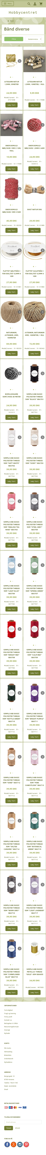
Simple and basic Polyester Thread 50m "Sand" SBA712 (11, 780)
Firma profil (8, 1017)
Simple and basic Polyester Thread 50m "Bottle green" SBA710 (11, 717)
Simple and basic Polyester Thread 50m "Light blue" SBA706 (11, 589)
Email (6, 1089)
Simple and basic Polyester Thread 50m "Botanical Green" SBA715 (34, 845)
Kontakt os (8, 1020)
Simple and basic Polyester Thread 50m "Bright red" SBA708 (11, 653)
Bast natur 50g (34, 209)
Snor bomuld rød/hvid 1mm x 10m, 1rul (11, 148)
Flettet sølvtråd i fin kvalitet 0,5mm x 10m (11, 273)
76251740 (14, 1083)
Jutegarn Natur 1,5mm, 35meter (11, 82)
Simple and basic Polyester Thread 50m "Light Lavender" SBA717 (34, 909)
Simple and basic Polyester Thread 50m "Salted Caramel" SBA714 (11, 845)
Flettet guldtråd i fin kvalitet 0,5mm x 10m (34, 273)
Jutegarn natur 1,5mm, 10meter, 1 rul (34, 82)
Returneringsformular (11, 1027)
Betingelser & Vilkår (11, 1023)
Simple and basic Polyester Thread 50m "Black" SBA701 (34, 396)
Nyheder (7, 1033)
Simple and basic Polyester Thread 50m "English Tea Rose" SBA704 (11, 525)
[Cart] (41, 3)
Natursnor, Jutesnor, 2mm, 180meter (12, 335)
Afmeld (17, 1128)
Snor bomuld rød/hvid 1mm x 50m (11, 210)
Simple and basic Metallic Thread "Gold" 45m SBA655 (34, 971)
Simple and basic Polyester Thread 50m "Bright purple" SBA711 (34, 717)
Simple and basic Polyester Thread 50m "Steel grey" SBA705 (34, 525)
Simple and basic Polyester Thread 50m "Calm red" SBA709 (34, 653)
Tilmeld (8, 1128)
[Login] (35, 3)
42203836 (12, 1086)
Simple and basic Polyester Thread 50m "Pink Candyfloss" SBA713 (34, 781)
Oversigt (7, 1030)
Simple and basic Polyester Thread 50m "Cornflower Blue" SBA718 (11, 973)
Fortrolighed (8, 1010)
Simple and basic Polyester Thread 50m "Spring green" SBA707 (34, 589)
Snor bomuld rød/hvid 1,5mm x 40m (34, 146)
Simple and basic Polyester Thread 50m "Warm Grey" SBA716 (11, 909)
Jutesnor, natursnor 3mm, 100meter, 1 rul (34, 333)
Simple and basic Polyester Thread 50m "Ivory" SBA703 (34, 460)
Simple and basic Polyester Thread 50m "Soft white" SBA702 (11, 462)
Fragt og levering (10, 1013)
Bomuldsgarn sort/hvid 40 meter (12, 395)
